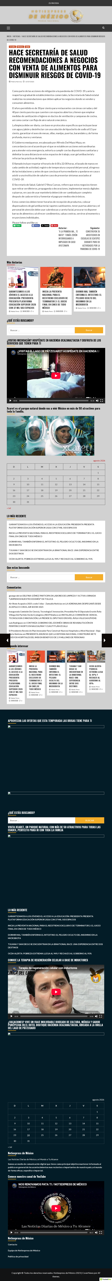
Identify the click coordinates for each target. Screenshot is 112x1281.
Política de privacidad (18, 1256)
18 (42, 490)
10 (28, 484)
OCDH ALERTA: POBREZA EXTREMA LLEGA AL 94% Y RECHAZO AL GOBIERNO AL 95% (51, 559)
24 (28, 496)
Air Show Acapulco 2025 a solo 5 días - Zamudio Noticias (35, 603)
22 (98, 490)
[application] (56, 375)
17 (28, 490)
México (12, 284)
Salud (27, 47)
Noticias (20, 47)
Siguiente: (90, 238)
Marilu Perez (15, 311)
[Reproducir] (10, 400)
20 (70, 490)
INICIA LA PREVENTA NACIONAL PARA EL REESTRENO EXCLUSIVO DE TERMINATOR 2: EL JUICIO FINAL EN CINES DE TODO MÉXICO (55, 299)
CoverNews (88, 1273)
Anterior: (68, 236)
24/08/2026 (26, 311)
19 (56, 490)
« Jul (9, 508)
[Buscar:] (42, 330)
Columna (79, 284)
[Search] (103, 27)
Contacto (12, 1244)
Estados (12, 47)
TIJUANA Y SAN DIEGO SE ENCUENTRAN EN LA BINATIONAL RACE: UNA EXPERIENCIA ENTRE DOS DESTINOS (54, 552)
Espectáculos (47, 284)
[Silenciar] (97, 400)
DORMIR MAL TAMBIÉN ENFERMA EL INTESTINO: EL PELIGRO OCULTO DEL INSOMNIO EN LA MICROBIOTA (89, 298)
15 (98, 484)
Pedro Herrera (16, 82)
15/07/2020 (29, 82)
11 (42, 484)
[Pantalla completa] (101, 400)
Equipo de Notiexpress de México (24, 1250)
